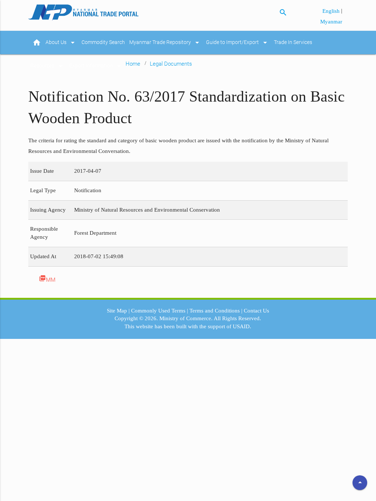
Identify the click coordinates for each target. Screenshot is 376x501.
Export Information (96, 66)
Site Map (117, 311)
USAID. (242, 326)
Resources (47, 66)
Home (133, 64)
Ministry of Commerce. (186, 318)
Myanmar (331, 22)
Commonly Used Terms (158, 311)
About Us (61, 42)
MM (47, 279)
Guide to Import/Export (238, 42)
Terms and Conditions (214, 311)
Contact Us (256, 311)
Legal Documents (171, 64)
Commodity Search (103, 42)
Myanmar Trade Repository (165, 42)
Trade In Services (293, 42)
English (331, 11)
